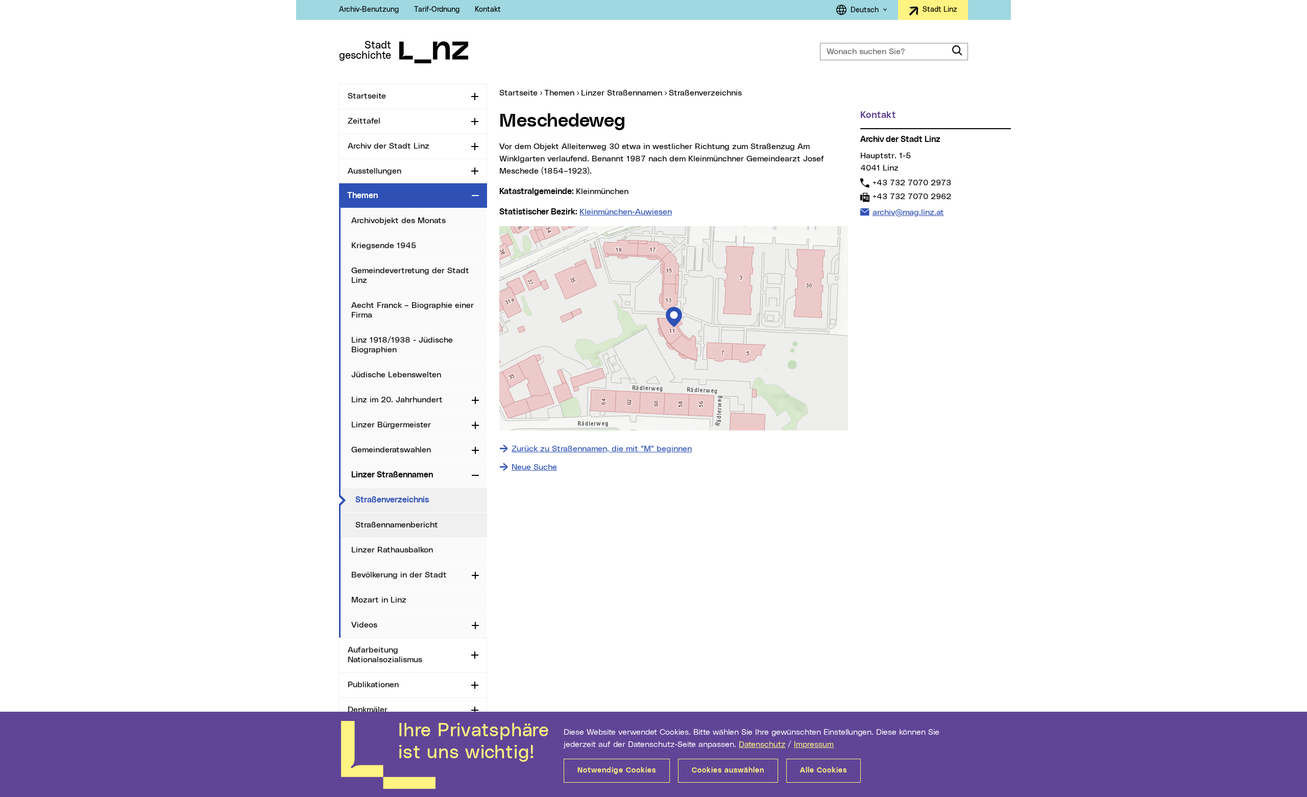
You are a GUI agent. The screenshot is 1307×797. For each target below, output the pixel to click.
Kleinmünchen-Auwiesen (625, 212)
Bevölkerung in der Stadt (399, 575)
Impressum (814, 744)
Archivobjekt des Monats (398, 220)
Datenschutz (762, 744)
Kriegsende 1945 (383, 245)
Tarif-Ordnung (436, 9)
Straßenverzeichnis (421, 499)
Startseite (367, 96)
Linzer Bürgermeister (391, 425)
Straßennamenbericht (396, 525)
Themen (362, 195)
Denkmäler (368, 710)
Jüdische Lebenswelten (396, 375)
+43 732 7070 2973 (911, 182)
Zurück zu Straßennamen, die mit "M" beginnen (602, 449)
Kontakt (488, 9)
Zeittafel (364, 121)
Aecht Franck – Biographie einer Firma (412, 310)
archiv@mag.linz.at (908, 212)
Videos (364, 625)
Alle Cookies (823, 770)
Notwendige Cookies (616, 770)
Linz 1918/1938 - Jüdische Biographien (402, 345)
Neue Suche (534, 467)
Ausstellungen (374, 171)
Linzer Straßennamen (392, 475)
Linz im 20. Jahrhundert (397, 400)
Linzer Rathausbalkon (392, 550)
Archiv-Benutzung (369, 9)
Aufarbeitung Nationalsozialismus (385, 655)
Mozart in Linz (378, 600)
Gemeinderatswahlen (391, 450)
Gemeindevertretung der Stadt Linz (410, 275)
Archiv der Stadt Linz (388, 146)
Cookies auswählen (728, 770)
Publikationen (373, 685)
